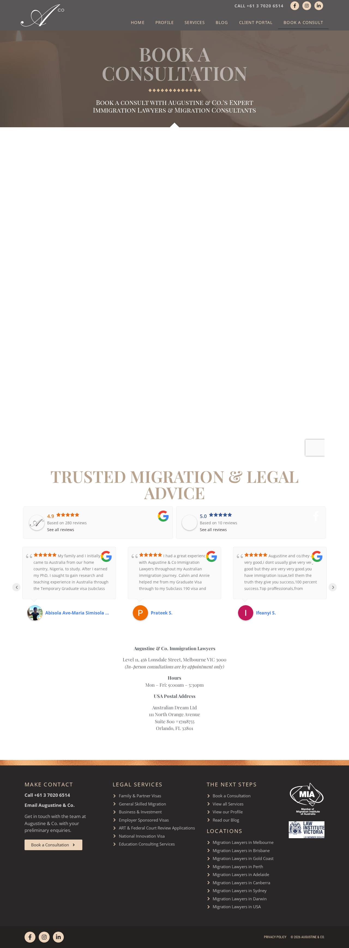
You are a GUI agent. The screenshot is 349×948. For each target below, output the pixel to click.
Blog (222, 22)
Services (195, 22)
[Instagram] (306, 5)
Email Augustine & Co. (50, 805)
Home (138, 22)
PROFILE (164, 22)
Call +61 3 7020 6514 (259, 5)
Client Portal (256, 22)
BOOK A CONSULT (303, 22)
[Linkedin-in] (318, 5)
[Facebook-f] (294, 5)
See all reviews (60, 529)
